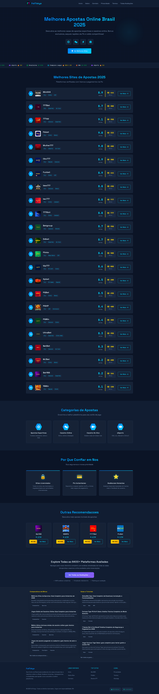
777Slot (46, 212)
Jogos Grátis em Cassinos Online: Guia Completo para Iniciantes (53, 611)
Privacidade (105, 3)
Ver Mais (123, 94)
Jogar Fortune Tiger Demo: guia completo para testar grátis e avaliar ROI (104, 644)
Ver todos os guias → (87, 657)
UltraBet (47, 332)
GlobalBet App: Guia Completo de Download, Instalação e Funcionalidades (102, 597)
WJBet (46, 359)
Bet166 (46, 372)
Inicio (81, 3)
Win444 (47, 92)
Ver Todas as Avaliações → (79, 575)
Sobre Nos (71, 675)
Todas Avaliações (126, 3)
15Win (46, 386)
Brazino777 (94, 678)
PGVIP (46, 306)
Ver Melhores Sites (81, 51)
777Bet (46, 105)
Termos (115, 3)
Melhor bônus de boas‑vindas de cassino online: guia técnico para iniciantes (52, 626)
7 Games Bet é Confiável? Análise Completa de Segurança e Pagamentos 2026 (103, 628)
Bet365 (93, 672)
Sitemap (116, 678)
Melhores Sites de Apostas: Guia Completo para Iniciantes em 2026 (53, 597)
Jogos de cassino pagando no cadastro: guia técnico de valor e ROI (53, 642)
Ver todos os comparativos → (39, 655)
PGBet (46, 292)
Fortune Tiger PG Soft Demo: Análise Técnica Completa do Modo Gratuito (104, 612)
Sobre (87, 3)
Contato (95, 3)
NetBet (46, 346)
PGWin (46, 319)
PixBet (93, 675)
